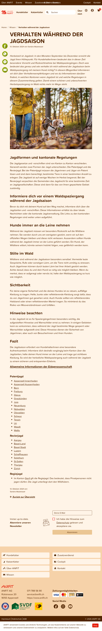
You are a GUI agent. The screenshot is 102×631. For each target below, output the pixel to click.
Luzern (17, 450)
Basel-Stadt (20, 447)
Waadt (17, 426)
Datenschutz (62, 522)
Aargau (17, 440)
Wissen (28, 2)
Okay (95, 625)
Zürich (17, 468)
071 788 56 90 (34, 590)
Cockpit (87, 2)
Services (57, 2)
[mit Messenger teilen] (5, 62)
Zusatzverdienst (42, 2)
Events (19, 2)
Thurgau (18, 464)
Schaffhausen (21, 454)
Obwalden (19, 412)
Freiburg (18, 391)
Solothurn (19, 457)
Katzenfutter (37, 12)
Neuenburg (20, 405)
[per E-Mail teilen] (5, 70)
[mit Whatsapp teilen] (5, 54)
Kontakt (97, 2)
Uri (15, 423)
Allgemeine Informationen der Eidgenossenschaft (41, 367)
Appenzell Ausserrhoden (27, 384)
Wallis (17, 430)
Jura (16, 402)
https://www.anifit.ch (37, 597)
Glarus (17, 395)
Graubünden (20, 398)
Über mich (80, 12)
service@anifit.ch (35, 594)
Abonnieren (72, 532)
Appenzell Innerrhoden (26, 380)
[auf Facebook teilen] (5, 46)
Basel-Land (20, 443)
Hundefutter (22, 12)
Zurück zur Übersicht (23, 497)
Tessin (17, 419)
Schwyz (18, 416)
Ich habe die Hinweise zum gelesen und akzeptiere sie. (70, 522)
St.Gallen (18, 461)
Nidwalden (19, 409)
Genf (27, 478)
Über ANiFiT (7, 2)
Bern (16, 388)
